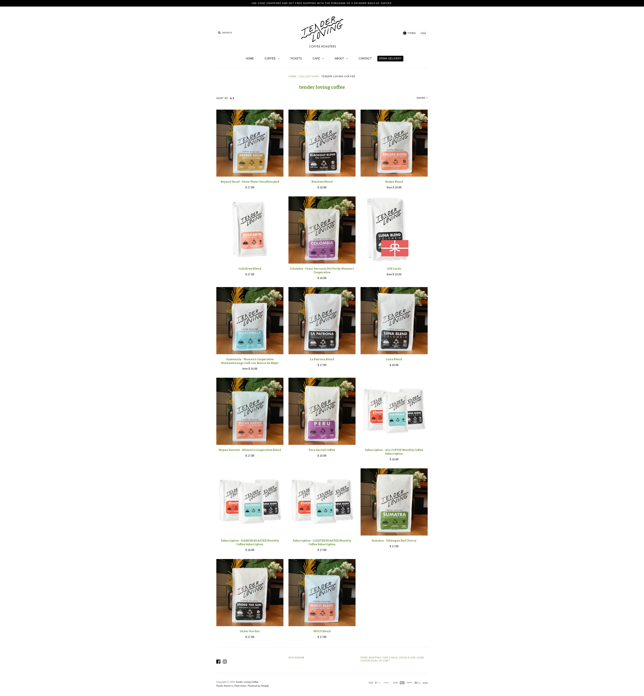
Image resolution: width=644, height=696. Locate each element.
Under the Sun (250, 631)
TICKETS (296, 58)
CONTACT (365, 58)
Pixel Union (240, 685)
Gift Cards (394, 268)
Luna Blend (394, 359)
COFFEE (270, 58)
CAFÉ (317, 58)
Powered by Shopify (258, 685)
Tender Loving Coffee (247, 682)
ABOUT (340, 58)
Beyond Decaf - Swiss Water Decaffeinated (250, 181)
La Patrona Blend (322, 359)
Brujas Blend (394, 181)
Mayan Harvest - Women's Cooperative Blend (250, 450)
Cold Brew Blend (249, 268)
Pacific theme (223, 685)
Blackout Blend (322, 181)
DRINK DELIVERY (390, 58)
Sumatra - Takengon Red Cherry (394, 540)
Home (293, 76)
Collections (308, 76)
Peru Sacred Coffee (322, 450)
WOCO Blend (322, 631)
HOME (250, 58)
